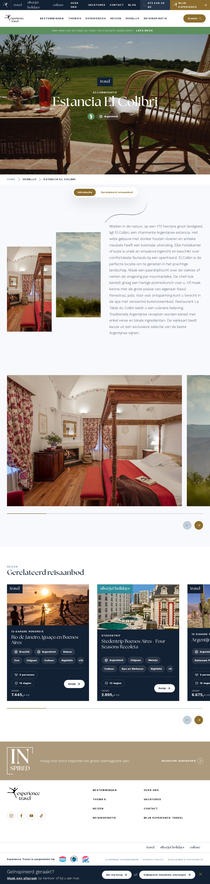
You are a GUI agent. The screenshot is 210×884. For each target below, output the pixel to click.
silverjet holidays (33, 5)
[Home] (5, 5)
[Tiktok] (41, 815)
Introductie (85, 192)
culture (58, 5)
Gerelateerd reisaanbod (117, 192)
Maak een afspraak (22, 878)
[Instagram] (11, 815)
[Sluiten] (200, 875)
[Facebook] (21, 815)
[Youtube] (31, 815)
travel (18, 5)
